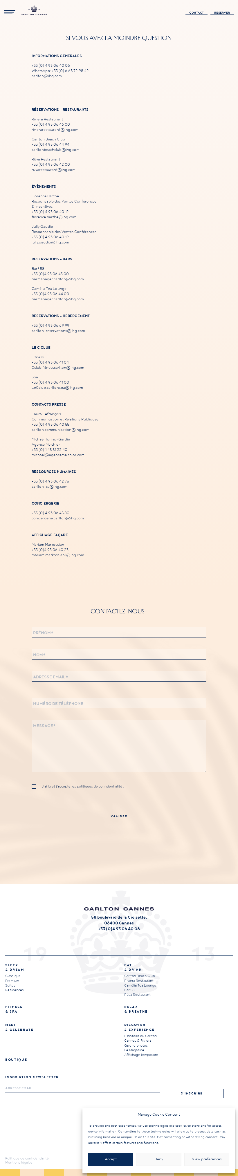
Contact (196, 13)
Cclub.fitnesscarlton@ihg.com (58, 368)
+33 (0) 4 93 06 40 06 (51, 66)
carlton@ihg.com (47, 76)
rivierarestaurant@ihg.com (55, 130)
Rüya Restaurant (137, 995)
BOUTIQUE (16, 1060)
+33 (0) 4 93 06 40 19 (50, 237)
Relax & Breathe (135, 1009)
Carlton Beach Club (139, 976)
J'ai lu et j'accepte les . (83, 786)
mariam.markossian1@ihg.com (58, 555)
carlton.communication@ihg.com (60, 430)
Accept (111, 1159)
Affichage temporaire (141, 1055)
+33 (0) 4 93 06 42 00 (51, 164)
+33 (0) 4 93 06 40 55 (50, 424)
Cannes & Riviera (137, 1040)
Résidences (14, 990)
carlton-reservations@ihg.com (58, 331)
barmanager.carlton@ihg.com (58, 279)
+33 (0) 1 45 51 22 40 (49, 450)
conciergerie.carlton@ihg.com (58, 518)
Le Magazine (134, 1050)
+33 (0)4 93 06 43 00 (50, 274)
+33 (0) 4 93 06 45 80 (50, 513)
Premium (12, 981)
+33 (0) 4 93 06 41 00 (50, 382)
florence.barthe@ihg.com (54, 217)
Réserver (222, 13)
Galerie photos (136, 1045)
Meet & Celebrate (19, 1027)
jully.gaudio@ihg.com (50, 242)
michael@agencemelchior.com (58, 455)
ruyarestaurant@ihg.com (53, 170)
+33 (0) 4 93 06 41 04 (50, 362)
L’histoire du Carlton (140, 1036)
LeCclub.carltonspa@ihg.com (57, 388)
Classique (13, 976)
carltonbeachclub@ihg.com (56, 150)
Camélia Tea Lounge (140, 985)
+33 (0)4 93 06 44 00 (50, 294)
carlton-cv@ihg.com (49, 487)
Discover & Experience (139, 1027)
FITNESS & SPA (14, 1009)
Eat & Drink (133, 967)
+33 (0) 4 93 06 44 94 (50, 144)
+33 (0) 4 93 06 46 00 (51, 124)
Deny (158, 1159)
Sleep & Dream (14, 967)
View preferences (207, 1159)
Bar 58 (129, 990)
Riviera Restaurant (139, 981)
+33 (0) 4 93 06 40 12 (50, 212)
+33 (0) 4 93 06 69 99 (50, 326)
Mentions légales (19, 1162)
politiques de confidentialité (100, 786)
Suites (10, 985)
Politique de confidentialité (27, 1158)
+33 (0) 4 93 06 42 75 (50, 481)
